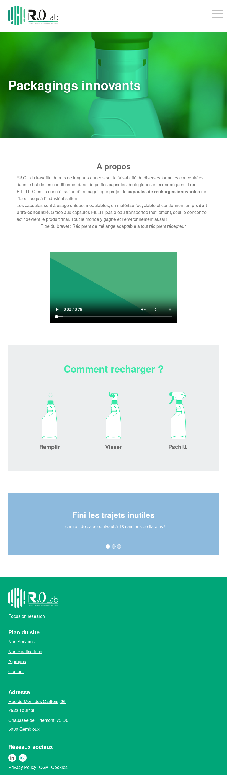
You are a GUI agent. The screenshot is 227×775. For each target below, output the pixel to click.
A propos (17, 661)
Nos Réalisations (25, 651)
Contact (16, 671)
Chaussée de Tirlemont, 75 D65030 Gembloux (38, 724)
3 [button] (119, 546)
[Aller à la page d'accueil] (18, 16)
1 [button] (108, 546)
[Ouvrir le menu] (217, 14)
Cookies (59, 767)
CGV (43, 767)
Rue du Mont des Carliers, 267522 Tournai (37, 705)
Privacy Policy (22, 767)
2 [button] (114, 546)
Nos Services (21, 641)
